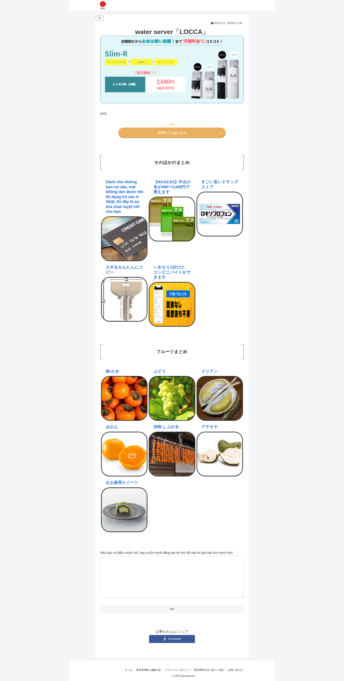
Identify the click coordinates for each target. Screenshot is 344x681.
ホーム (128, 669)
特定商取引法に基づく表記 (209, 669)
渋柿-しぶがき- (167, 427)
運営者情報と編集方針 (148, 669)
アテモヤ (209, 427)
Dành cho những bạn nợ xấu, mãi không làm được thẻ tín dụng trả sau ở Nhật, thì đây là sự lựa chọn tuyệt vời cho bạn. (124, 197)
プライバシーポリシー (177, 669)
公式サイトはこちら (172, 133)
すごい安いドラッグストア (219, 184)
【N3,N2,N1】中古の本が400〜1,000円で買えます (172, 187)
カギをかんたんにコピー (124, 269)
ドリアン (209, 371)
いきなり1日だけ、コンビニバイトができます (172, 272)
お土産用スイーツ (122, 482)
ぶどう (160, 371)
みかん (112, 427)
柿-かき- (113, 371)
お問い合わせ (235, 669)
